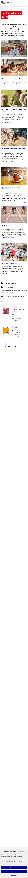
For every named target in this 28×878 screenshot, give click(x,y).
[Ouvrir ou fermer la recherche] (23, 2)
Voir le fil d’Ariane (4, 8)
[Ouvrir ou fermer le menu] (26, 2)
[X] (12, 346)
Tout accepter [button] (14, 868)
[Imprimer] (2, 346)
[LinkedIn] (9, 346)
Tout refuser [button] (14, 871)
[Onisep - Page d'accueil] (10, 2)
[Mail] (5, 346)
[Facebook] (15, 346)
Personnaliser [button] (14, 875)
